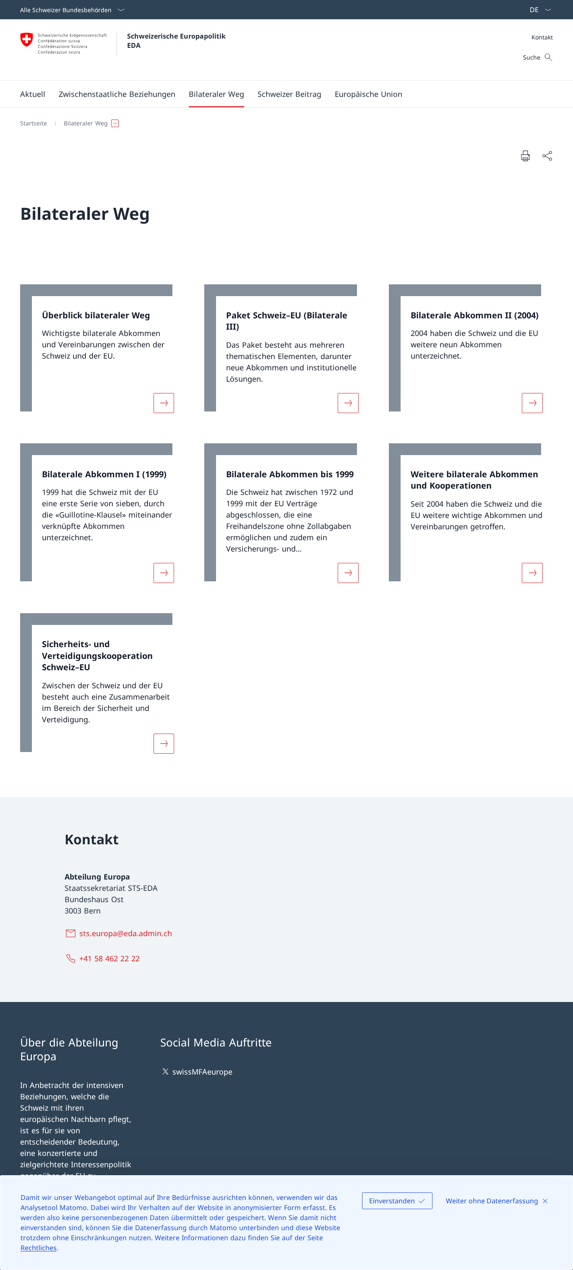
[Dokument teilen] (547, 156)
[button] (32, 94)
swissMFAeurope (202, 1072)
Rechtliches (39, 1247)
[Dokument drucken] (525, 156)
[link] (102, 353)
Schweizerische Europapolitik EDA (177, 40)
